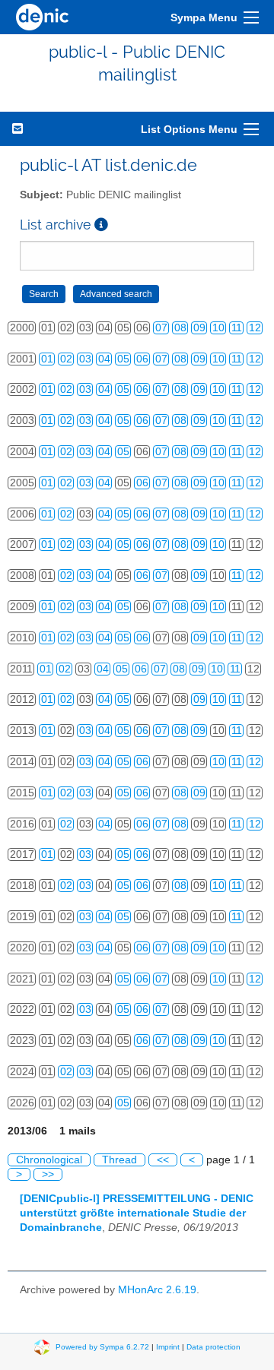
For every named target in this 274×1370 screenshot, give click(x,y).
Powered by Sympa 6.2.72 (102, 1347)
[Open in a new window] (101, 225)
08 (180, 328)
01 (47, 359)
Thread (119, 1160)
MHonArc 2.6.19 (157, 1290)
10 (218, 328)
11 (236, 328)
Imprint (168, 1347)
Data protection (213, 1347)
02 (66, 359)
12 (255, 328)
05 (123, 359)
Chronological (49, 1160)
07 (161, 328)
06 (142, 359)
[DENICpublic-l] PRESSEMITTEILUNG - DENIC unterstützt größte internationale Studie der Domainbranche (136, 1213)
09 (199, 328)
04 (104, 359)
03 (85, 359)
